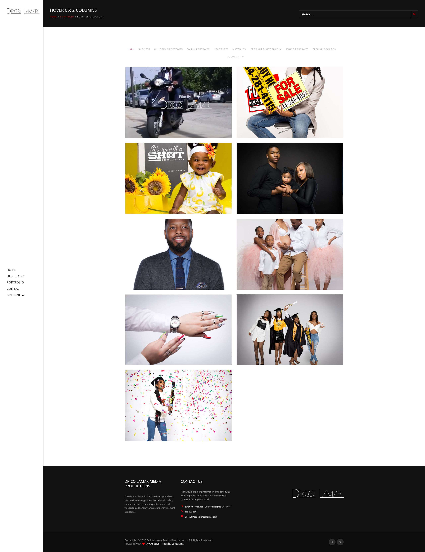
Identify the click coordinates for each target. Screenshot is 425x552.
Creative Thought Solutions (166, 544)
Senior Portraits (297, 49)
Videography (235, 57)
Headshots (221, 49)
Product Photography (266, 49)
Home (53, 17)
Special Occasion (325, 49)
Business (144, 49)
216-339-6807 (191, 511)
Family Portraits (198, 49)
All (131, 49)
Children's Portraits (168, 49)
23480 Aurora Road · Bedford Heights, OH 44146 (208, 506)
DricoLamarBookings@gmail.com (201, 516)
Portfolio (67, 17)
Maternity (239, 49)
